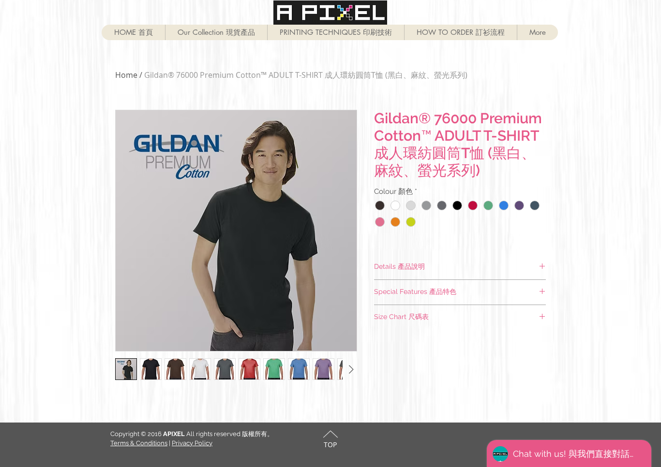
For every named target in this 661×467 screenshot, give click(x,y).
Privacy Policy (192, 443)
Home (126, 75)
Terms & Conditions (138, 443)
